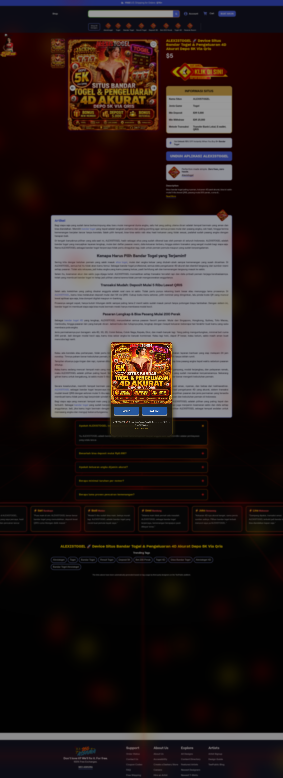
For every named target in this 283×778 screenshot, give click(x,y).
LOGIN (126, 411)
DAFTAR (154, 411)
